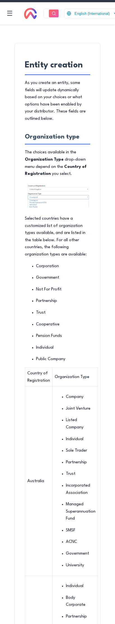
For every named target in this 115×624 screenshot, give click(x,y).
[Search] (54, 14)
